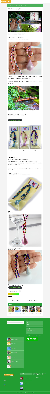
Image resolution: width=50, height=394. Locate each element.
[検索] (20, 291)
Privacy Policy (5, 381)
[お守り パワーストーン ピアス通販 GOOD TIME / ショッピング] (6, 1)
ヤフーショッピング (37, 377)
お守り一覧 (28, 324)
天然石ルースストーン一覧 (31, 330)
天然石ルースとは (29, 332)
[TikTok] (5, 385)
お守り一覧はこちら (13, 294)
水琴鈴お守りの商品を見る (14, 120)
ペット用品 (28, 328)
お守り (28, 322)
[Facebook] (4, 384)
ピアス (28, 326)
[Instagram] (4, 385)
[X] (5, 384)
